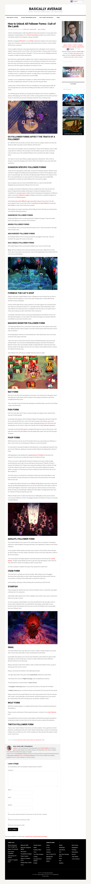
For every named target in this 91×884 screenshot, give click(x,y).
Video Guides (80, 47)
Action (15, 739)
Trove (22, 865)
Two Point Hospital (38, 854)
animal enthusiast (30, 755)
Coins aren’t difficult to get (22, 201)
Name (10, 789)
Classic (48, 845)
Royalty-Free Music (76, 55)
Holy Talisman (52, 712)
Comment (11, 770)
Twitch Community (32, 35)
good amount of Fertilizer (36, 455)
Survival (74, 854)
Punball (35, 863)
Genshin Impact (37, 845)
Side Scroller (75, 845)
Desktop (28, 739)
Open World (62, 849)
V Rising (48, 53)
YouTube (74, 47)
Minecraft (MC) (24, 845)
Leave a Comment (42, 29)
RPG (34, 739)
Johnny (15, 748)
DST (24, 41)
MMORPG (48, 859)
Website (10, 805)
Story (43, 739)
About (65, 45)
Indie (32, 739)
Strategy (74, 849)
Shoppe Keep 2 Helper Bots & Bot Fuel (73, 133)
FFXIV (20, 41)
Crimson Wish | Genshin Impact (73, 117)
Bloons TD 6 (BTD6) (13, 849)
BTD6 (31, 41)
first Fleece (24, 431)
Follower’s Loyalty (24, 195)
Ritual (33, 483)
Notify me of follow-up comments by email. (19, 819)
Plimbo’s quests (21, 197)
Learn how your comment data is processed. (36, 836)
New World (23, 851)
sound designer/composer (21, 753)
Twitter (75, 45)
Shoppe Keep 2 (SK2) (26, 862)
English (71, 49)
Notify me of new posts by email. (16, 825)
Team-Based (75, 856)
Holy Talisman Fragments (47, 425)
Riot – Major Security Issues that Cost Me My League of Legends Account (73, 104)
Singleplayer (38, 739)
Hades (35, 847)
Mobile (48, 861)
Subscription (75, 852)
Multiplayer (62, 847)
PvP (60, 852)
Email (9, 797)
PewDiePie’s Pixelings (26, 854)
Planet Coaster (24, 856)
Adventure (19, 739)
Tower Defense (76, 859)
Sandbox (61, 863)
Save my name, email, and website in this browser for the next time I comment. (27, 814)
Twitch (69, 47)
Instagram (80, 45)
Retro (60, 858)
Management (49, 856)
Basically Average (45, 9)
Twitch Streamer (44, 748)
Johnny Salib (80, 51)
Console (24, 739)
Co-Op (47, 847)
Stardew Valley (37, 849)
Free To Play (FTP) (51, 854)
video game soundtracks (14, 755)
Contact (70, 45)
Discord (65, 47)
